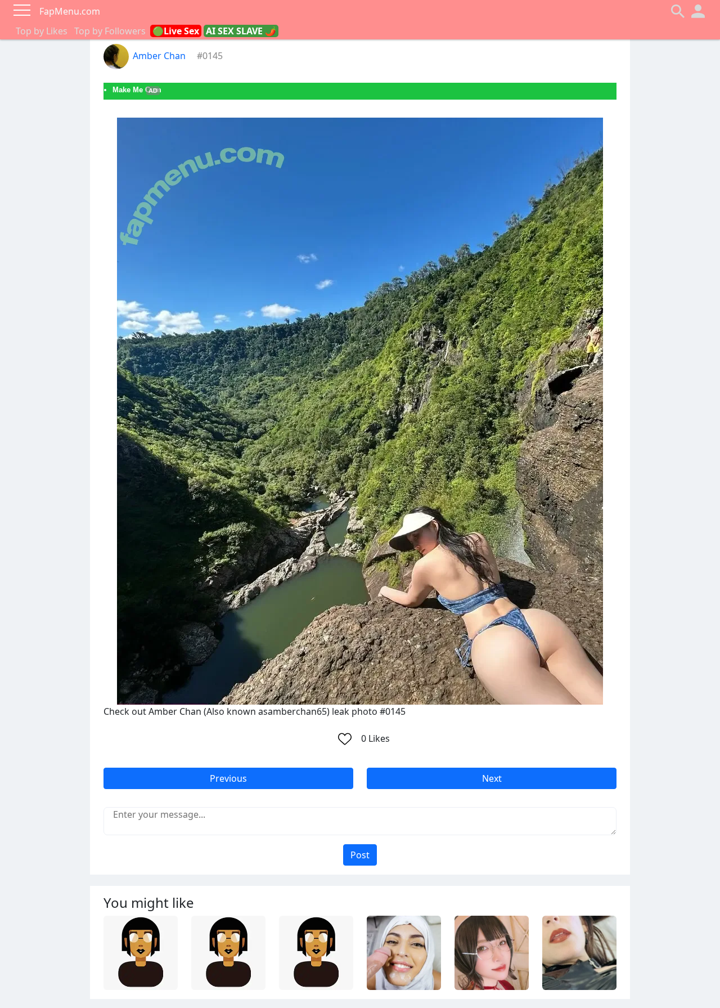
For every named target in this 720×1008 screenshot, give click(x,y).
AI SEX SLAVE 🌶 (241, 31)
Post (360, 855)
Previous (228, 778)
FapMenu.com (69, 11)
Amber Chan (159, 56)
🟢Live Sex (175, 31)
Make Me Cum (136, 90)
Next (492, 778)
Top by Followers (110, 31)
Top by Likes (42, 31)
